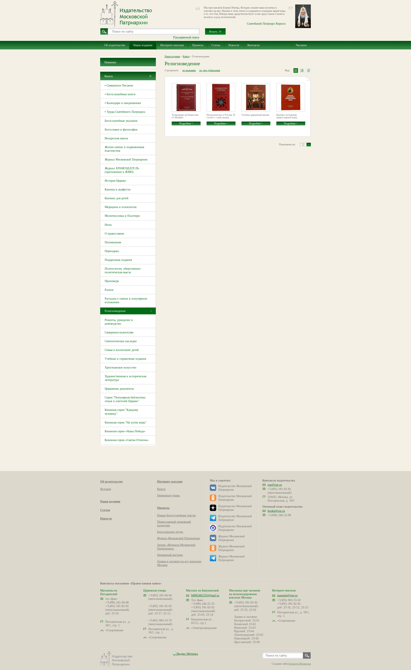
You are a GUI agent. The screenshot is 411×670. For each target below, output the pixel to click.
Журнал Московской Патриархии (126, 159)
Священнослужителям (119, 332)
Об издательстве (114, 45)
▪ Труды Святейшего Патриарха (125, 111)
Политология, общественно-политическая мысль (123, 270)
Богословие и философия (121, 129)
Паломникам (113, 242)
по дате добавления (209, 70)
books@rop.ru (276, 511)
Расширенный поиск (186, 37)
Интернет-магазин (172, 45)
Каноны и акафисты (117, 189)
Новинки (110, 62)
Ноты (108, 224)
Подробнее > (186, 123)
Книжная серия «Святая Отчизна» (127, 440)
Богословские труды (170, 531)
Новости (233, 45)
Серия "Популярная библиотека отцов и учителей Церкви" (125, 399)
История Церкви (115, 180)
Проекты (197, 45)
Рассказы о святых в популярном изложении (126, 300)
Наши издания (142, 45)
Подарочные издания (118, 259)
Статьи (215, 45)
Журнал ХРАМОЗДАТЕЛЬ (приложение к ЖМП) (122, 170)
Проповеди (112, 281)
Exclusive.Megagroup (300, 663)
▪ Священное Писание (119, 85)
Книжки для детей (116, 198)
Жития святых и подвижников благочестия (124, 149)
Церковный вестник (170, 555)
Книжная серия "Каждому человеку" (121, 411)
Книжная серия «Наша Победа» (125, 431)
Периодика (112, 251)
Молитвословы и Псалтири (122, 215)
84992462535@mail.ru (205, 595)
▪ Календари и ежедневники (123, 103)
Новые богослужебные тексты (176, 515)
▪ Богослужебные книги (120, 94)
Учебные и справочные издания (125, 358)
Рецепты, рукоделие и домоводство (119, 321)
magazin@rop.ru (287, 595)
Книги (108, 76)
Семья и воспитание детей (122, 350)
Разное (109, 289)
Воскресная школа (116, 138)
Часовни (301, 45)
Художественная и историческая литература (125, 378)
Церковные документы (119, 388)
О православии (114, 233)
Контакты (253, 45)
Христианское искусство (120, 367)
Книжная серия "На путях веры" (125, 422)
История (105, 489)
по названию (189, 70)
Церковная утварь (168, 495)
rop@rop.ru (275, 484)
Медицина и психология (120, 207)
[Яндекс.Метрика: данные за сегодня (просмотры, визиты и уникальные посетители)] (185, 654)
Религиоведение (115, 311)
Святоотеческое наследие (121, 341)
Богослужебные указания (121, 120)
